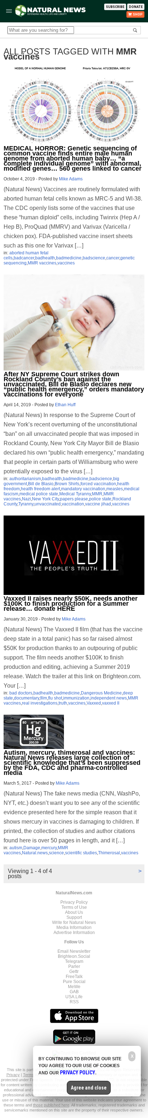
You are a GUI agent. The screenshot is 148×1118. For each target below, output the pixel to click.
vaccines (66, 263)
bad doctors (20, 693)
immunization (76, 698)
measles (114, 488)
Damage (31, 847)
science (56, 852)
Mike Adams (71, 178)
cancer (112, 257)
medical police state (38, 493)
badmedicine (69, 257)
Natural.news (35, 852)
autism (15, 847)
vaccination (73, 504)
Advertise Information (74, 932)
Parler (74, 966)
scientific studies (81, 852)
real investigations (39, 703)
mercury (49, 847)
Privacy (13, 1075)
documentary (26, 698)
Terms (29, 1075)
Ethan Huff (65, 404)
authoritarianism (25, 478)
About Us (74, 912)
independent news (109, 698)
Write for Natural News (74, 922)
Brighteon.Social (74, 956)
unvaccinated (47, 504)
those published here (51, 1105)
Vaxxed (94, 703)
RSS (74, 1001)
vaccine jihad (98, 504)
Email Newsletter (74, 951)
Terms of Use (74, 907)
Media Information (74, 927)
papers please (74, 498)
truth (63, 703)
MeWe (74, 986)
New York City (45, 498)
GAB (74, 991)
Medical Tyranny (75, 493)
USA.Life (74, 996)
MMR (97, 493)
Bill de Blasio (41, 483)
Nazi (26, 498)
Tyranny (25, 504)
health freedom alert (40, 488)
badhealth (45, 257)
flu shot (55, 698)
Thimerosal (109, 852)
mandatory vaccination (83, 488)
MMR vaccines (42, 263)
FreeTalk (74, 976)
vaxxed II (110, 703)
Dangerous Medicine (101, 693)
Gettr (74, 971)
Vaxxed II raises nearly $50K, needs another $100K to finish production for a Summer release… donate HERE (71, 603)
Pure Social (74, 981)
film (43, 698)
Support (74, 917)
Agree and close (89, 1088)
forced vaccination (98, 483)
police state (100, 498)
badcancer (24, 257)
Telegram (74, 961)
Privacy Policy (74, 902)
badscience (94, 257)
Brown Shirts (67, 483)
